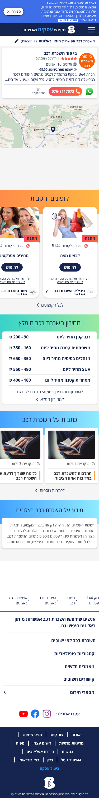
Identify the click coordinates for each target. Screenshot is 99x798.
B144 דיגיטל (71, 759)
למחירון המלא (52, 399)
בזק (50, 759)
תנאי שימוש (32, 734)
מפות (20, 743)
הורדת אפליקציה (40, 751)
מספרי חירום (82, 692)
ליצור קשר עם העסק (70, 282)
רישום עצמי (41, 743)
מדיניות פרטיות (71, 743)
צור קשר (56, 734)
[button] (75, 64)
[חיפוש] (17, 41)
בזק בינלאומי (28, 759)
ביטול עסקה (49, 768)
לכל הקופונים (52, 305)
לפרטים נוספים (68, 20)
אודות (76, 734)
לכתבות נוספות (52, 490)
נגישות (67, 751)
